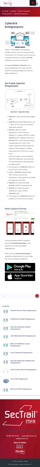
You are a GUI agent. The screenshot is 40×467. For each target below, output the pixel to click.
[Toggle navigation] (36, 3)
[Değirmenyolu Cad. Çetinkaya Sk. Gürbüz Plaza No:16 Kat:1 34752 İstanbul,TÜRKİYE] (7, 430)
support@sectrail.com (29, 436)
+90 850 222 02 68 (12, 436)
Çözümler (13, 11)
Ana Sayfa (5, 11)
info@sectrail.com (22, 438)
